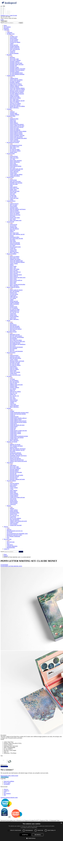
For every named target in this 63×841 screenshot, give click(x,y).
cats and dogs (13, 226)
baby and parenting (14, 291)
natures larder (13, 192)
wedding (12, 402)
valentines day (13, 251)
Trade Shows (10, 462)
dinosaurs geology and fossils (17, 91)
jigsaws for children (14, 213)
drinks (11, 185)
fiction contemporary (15, 162)
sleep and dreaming (14, 519)
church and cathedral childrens (17, 88)
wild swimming (13, 503)
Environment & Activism (13, 142)
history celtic (13, 267)
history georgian (14, 273)
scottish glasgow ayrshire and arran (18, 430)
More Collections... (14, 107)
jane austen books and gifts (16, 169)
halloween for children (15, 98)
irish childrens (13, 324)
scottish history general (15, 432)
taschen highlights (14, 53)
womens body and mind (16, 525)
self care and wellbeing (15, 518)
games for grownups (15, 212)
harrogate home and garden (16, 475)
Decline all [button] (38, 834)
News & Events (7, 539)
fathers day (12, 230)
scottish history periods (15, 433)
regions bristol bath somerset (17, 124)
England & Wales (11, 116)
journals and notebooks (15, 452)
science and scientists (15, 372)
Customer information (12, 546)
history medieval (14, 276)
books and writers (14, 157)
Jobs (5, 795)
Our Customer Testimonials (13, 536)
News (8, 543)
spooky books (13, 249)
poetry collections (14, 171)
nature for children (14, 369)
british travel (13, 120)
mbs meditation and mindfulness (17, 344)
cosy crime (12, 159)
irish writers (13, 330)
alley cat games (13, 205)
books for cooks (14, 184)
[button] (31, 838)
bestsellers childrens (14, 61)
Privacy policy (7, 782)
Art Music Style (10, 33)
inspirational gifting (14, 237)
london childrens (14, 123)
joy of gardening (14, 308)
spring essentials (14, 400)
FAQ (8, 537)
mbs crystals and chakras (16, 340)
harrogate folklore (14, 471)
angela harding (13, 38)
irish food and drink (14, 191)
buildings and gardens (15, 259)
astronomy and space (15, 356)
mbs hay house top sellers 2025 (17, 341)
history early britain (14, 269)
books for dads (13, 383)
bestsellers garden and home (16, 64)
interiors (12, 305)
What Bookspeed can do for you (15, 530)
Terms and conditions (9, 781)
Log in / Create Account (11, 15)
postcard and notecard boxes (17, 459)
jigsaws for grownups (15, 214)
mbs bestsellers (13, 338)
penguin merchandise (15, 170)
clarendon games (14, 207)
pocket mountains (14, 494)
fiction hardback (14, 164)
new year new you (14, 312)
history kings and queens (16, 274)
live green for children (15, 150)
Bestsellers (6, 28)
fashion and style (14, 45)
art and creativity (14, 40)
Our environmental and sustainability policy (17, 533)
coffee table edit (14, 297)
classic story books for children (17, 89)
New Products (7, 27)
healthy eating (13, 189)
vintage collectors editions (16, 174)
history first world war (15, 272)
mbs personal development (16, 347)
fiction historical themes (15, 166)
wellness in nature (14, 522)
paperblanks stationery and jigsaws (18, 455)
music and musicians (15, 49)
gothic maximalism (14, 304)
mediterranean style (14, 310)
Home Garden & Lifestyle (13, 287)
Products (6, 555)
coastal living (13, 295)
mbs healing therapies (15, 343)
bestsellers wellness (14, 71)
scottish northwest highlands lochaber (19, 436)
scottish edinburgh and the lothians (18, 422)
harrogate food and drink (16, 472)
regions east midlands (15, 130)
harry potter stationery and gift (17, 100)
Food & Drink (10, 177)
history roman (13, 278)
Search (2, 22)
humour (12, 235)
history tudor (13, 283)
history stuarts (13, 281)
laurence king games (15, 217)
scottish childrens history (16, 419)
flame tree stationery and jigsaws (18, 209)
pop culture (12, 50)
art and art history (14, 39)
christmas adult (13, 113)
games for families (14, 95)
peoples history (13, 152)
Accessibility (7, 784)
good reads (12, 167)
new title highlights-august (16, 72)
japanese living (13, 306)
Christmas (9, 109)
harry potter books (14, 99)
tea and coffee (13, 196)
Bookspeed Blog (11, 547)
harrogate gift (13, 473)
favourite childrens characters (17, 93)
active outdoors (13, 484)
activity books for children (16, 79)
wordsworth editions (15, 175)
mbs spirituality (13, 348)
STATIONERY (4, 564)
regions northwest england (16, 134)
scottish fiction (13, 173)
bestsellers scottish (14, 67)
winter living (13, 317)
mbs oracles (13, 345)
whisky (11, 199)
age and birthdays (14, 380)
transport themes (14, 501)
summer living (13, 315)
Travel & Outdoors (11, 480)
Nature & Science (11, 352)
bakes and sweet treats (15, 181)
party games (13, 219)
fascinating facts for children (17, 92)
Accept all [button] (25, 834)
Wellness (9, 505)
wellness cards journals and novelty (18, 461)
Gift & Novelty (10, 221)
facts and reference (14, 228)
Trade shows (10, 544)
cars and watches (14, 294)
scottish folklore (14, 426)
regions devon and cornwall (16, 127)
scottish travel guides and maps (17, 497)
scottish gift (12, 248)
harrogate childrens (14, 469)
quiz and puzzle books (15, 246)
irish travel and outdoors (16, 329)
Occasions (9, 376)
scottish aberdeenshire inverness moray (19, 412)
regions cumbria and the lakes (17, 125)
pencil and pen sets (14, 457)
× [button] (61, 823)
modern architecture (14, 47)
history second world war (16, 280)
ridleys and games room (15, 220)
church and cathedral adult (16, 260)
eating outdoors (13, 187)
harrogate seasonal (14, 476)
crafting (12, 43)
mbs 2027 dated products (16, 336)
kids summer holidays (15, 104)
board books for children (16, 84)
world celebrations (14, 405)
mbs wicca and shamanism (16, 351)
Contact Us (6, 549)
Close (8, 31)
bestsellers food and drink (16, 63)
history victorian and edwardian (17, 284)
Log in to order (4, 766)
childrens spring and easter (16, 85)
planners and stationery (15, 458)
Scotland (9, 408)
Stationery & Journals (12, 441)
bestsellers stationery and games (17, 68)
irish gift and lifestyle (15, 327)
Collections (6, 29)
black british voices (14, 146)
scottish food (13, 195)
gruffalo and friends (14, 96)
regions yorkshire (14, 139)
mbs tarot (12, 349)
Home (5, 25)
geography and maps (15, 362)
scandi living (13, 313)
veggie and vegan (14, 198)
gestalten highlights (14, 46)
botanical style (13, 292)
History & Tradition (11, 253)
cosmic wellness (14, 510)
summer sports (13, 500)
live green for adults (14, 149)
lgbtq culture (13, 148)
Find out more (4, 775)
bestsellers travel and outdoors (17, 70)
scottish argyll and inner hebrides (18, 414)
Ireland (8, 320)
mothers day (13, 394)
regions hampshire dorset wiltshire (18, 131)
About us (6, 526)
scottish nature (13, 373)
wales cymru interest (15, 141)
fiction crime (13, 163)
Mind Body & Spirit (12, 331)
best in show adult (14, 59)
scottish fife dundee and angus (17, 425)
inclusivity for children (15, 103)
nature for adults (14, 368)
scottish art (12, 52)
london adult (13, 121)
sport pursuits (13, 498)
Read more (39, 827)
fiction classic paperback (16, 160)
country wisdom (14, 263)
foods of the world (14, 188)
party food (12, 194)
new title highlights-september (17, 74)
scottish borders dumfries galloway (18, 418)
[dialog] (31, 831)
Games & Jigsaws (11, 201)
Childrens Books (11, 75)
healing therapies (14, 511)
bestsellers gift (13, 66)
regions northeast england (16, 132)
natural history (13, 366)
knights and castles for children (17, 106)
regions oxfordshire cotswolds (17, 135)
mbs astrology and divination (17, 337)
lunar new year (13, 393)
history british (13, 266)
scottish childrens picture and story (18, 420)
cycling (11, 489)
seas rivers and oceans (15, 375)
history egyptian (14, 270)
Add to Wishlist (4, 777)
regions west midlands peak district (18, 138)
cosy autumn (13, 298)
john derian (12, 216)
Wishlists (3, 15)
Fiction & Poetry (11, 153)
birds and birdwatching (15, 358)
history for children (14, 102)
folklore (12, 231)
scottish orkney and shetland (17, 437)
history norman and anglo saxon (17, 277)
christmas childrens (14, 86)
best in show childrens (15, 60)
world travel (13, 504)
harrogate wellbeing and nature (17, 479)
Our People (9, 532)
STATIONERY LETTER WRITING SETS (11, 566)
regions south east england (16, 136)
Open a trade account (13, 775)
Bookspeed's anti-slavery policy (14, 535)
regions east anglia (14, 128)
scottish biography (14, 416)
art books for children (15, 42)
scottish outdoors (14, 439)
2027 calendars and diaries (16, 446)
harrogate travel (13, 478)
